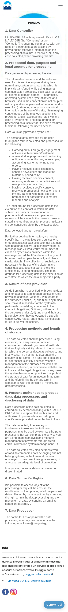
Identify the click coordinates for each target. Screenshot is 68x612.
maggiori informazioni (38, 574)
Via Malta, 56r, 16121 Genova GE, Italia (29, 581)
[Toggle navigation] (60, 5)
